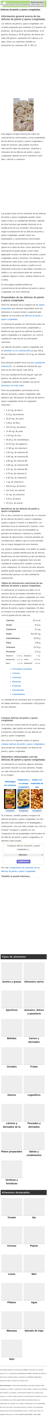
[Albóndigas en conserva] (10, 799)
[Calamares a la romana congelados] (23, 799)
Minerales (16, 682)
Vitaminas (16, 677)
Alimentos (37, 2)
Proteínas (16, 686)
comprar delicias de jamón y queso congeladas (22, 744)
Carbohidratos (18, 694)
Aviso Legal (37, 1414)
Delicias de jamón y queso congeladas (20, 9)
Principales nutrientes (22, 669)
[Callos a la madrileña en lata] (37, 799)
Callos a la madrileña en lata (37, 783)
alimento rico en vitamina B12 (17, 350)
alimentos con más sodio (12, 385)
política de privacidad (26, 1414)
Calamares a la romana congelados (23, 783)
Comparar (10, 811)
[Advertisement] (23, 72)
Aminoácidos (18, 690)
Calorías (16, 673)
